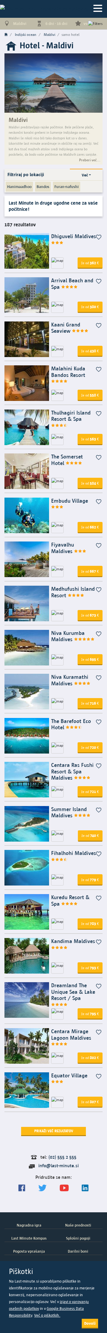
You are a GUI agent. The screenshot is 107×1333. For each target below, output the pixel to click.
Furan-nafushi (66, 186)
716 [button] (90, 703)
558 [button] (90, 395)
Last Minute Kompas (29, 1238)
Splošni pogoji (78, 1238)
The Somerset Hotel (67, 460)
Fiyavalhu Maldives (62, 548)
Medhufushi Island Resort (73, 592)
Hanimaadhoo (19, 186)
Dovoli (90, 1323)
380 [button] (90, 306)
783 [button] (90, 923)
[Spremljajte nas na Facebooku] (21, 1188)
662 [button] (90, 527)
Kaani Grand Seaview (65, 328)
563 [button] (90, 439)
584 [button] (90, 483)
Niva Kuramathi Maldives (69, 680)
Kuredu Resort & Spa (70, 900)
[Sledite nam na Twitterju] (42, 1188)
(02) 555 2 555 (62, 1157)
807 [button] (90, 1101)
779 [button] (90, 879)
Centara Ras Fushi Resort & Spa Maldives (72, 771)
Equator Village (69, 1075)
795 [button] (90, 1013)
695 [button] (90, 659)
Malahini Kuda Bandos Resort (68, 372)
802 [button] (90, 1057)
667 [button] (90, 571)
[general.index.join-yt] (64, 1188)
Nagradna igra (29, 1225)
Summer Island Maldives (69, 812)
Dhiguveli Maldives (73, 236)
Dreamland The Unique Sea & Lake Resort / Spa (73, 991)
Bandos (43, 186)
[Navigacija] (98, 8)
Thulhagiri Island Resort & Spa (71, 416)
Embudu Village (69, 501)
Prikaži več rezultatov (53, 1131)
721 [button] (90, 791)
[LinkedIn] (85, 1188)
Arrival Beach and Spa (72, 284)
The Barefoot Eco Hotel (71, 724)
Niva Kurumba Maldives (68, 636)
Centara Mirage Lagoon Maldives (71, 1034)
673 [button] (90, 615)
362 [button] (90, 262)
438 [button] (90, 350)
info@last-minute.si (58, 1165)
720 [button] (90, 747)
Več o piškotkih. (47, 1315)
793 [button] (90, 967)
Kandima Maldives (73, 941)
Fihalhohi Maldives (73, 853)
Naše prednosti (78, 1225)
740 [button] (90, 835)
